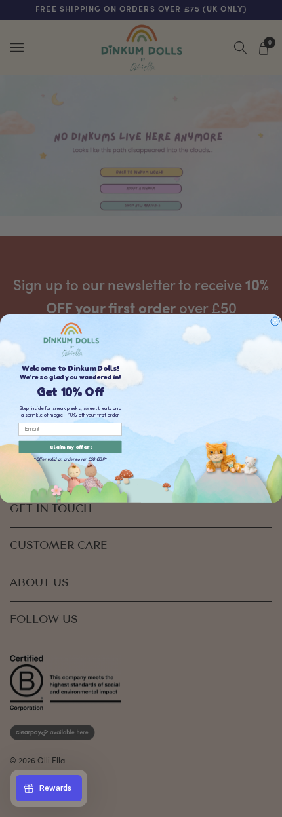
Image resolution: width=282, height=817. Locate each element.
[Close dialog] (275, 321)
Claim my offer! (70, 447)
